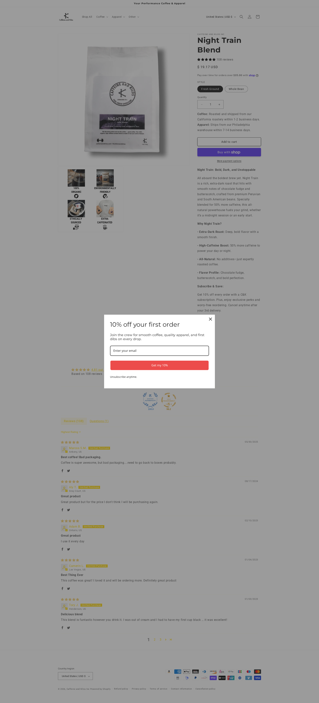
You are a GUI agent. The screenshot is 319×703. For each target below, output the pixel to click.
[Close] (210, 319)
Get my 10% (159, 365)
